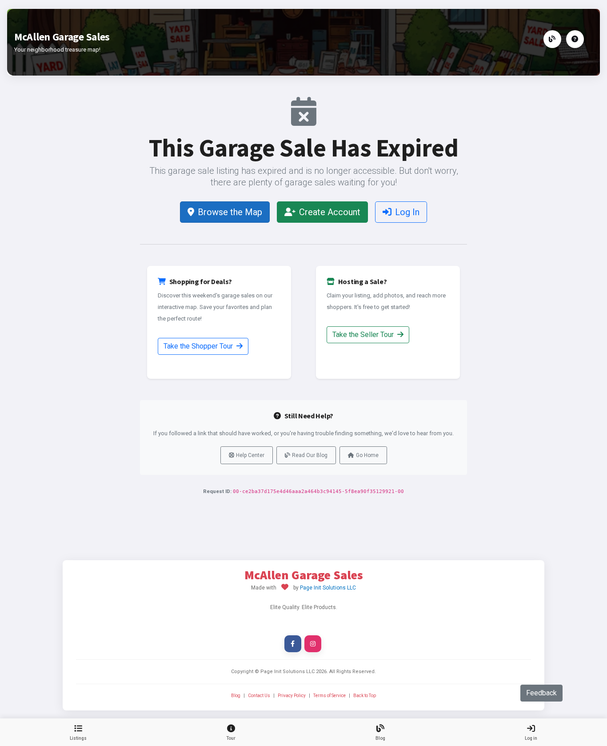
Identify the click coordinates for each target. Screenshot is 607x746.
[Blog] (552, 39)
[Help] (575, 39)
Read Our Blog (309, 455)
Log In (407, 212)
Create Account (329, 212)
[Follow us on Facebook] (292, 643)
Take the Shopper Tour (199, 346)
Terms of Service (329, 695)
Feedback (541, 693)
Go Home (367, 455)
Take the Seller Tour (363, 334)
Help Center (250, 455)
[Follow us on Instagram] (312, 643)
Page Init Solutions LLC (328, 588)
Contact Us (259, 695)
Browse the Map (230, 212)
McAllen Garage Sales (62, 37)
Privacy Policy (292, 695)
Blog (235, 695)
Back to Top (364, 695)
